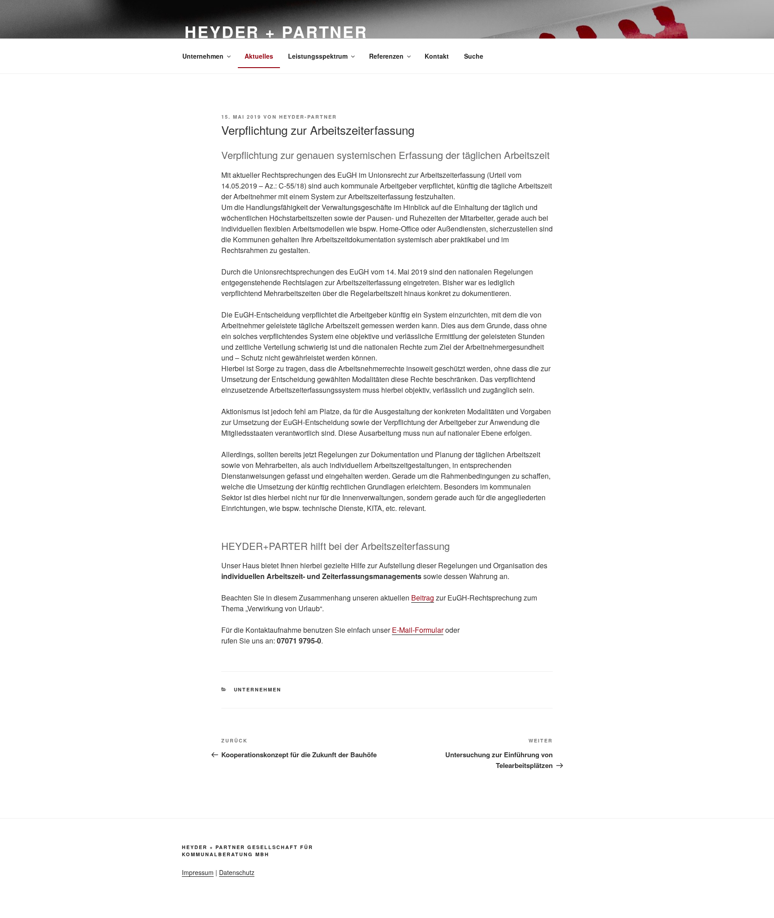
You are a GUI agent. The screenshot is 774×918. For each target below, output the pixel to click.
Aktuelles (259, 55)
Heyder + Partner (276, 31)
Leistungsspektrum (318, 55)
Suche (473, 55)
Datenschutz (236, 872)
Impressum (198, 872)
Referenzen (386, 55)
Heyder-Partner (308, 116)
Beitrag (422, 597)
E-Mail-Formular (417, 630)
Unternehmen (203, 55)
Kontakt (437, 55)
